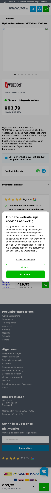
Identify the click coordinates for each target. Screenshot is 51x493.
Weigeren (25, 267)
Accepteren (25, 274)
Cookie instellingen (25, 260)
